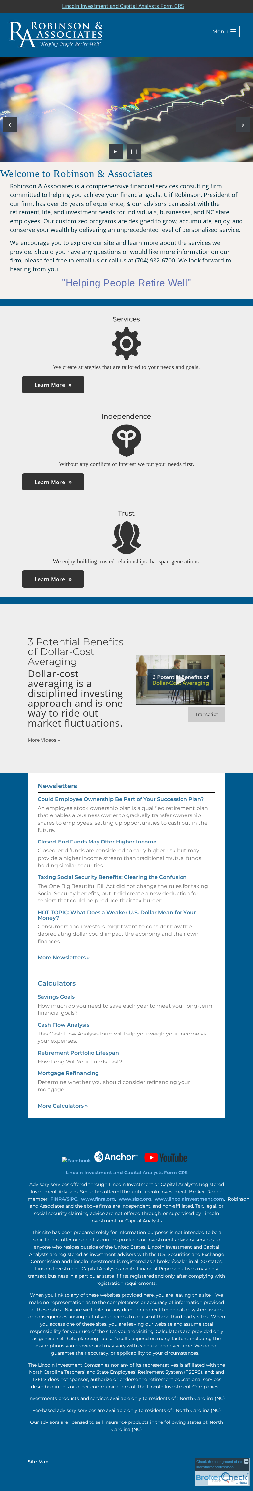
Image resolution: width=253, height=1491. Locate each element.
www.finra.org (98, 1199)
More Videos (44, 740)
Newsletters (57, 786)
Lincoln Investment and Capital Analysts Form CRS (123, 6)
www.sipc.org (135, 1199)
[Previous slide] (10, 124)
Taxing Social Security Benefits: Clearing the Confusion (112, 877)
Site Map (38, 1462)
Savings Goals (56, 997)
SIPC (72, 1199)
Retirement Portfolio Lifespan (78, 1053)
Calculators (57, 983)
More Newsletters (64, 957)
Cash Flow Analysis (63, 1025)
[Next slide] (243, 124)
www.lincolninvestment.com (189, 1199)
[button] (224, 31)
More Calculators (63, 1106)
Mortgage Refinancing (68, 1073)
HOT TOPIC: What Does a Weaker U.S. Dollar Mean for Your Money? (117, 915)
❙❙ (134, 151)
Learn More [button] (50, 385)
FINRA (57, 1199)
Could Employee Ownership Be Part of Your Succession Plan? (121, 799)
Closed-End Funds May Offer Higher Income (97, 842)
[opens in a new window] (76, 1161)
